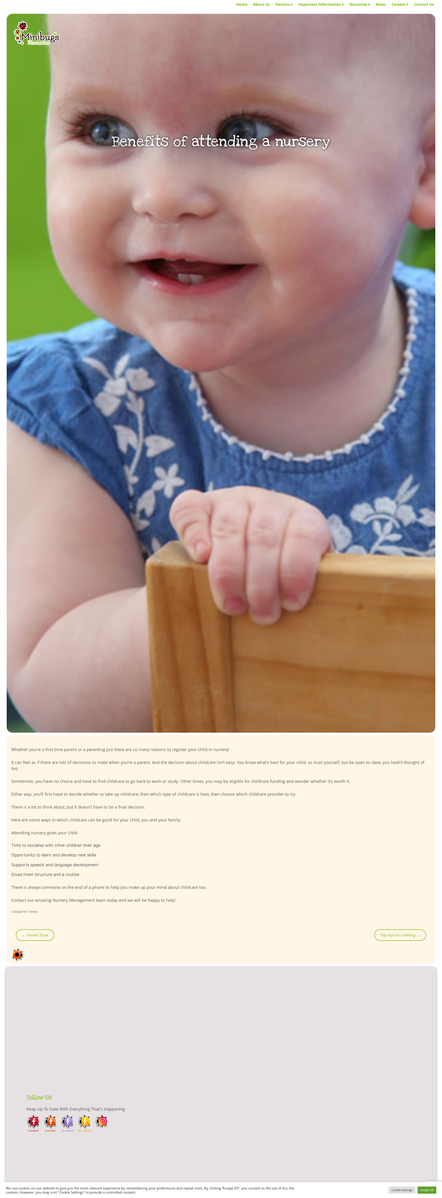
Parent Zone (35, 935)
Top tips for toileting (400, 935)
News (33, 911)
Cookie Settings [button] (402, 1190)
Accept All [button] (426, 1190)
